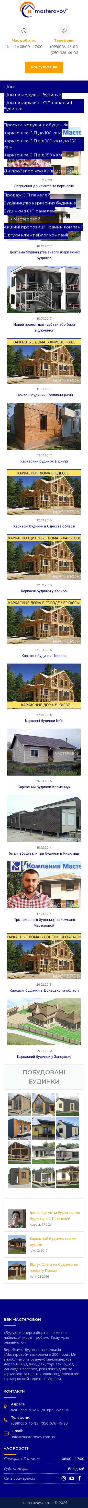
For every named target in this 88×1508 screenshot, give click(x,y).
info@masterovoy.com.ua (33, 1436)
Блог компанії (53, 235)
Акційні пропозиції (24, 227)
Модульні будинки (24, 179)
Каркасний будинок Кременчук (44, 787)
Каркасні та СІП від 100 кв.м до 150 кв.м (40, 143)
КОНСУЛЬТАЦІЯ (44, 67)
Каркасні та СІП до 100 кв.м (33, 132)
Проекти (13, 116)
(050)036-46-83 (54, 1423)
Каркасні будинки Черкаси (44, 656)
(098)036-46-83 (25, 1423)
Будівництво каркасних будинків (40, 203)
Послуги (13, 187)
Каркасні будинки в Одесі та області (44, 526)
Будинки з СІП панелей (29, 211)
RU (7, 243)
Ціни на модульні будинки (33, 94)
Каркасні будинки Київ (44, 721)
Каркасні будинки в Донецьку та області (44, 990)
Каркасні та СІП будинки (30, 163)
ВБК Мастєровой (22, 219)
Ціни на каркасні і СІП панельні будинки (38, 105)
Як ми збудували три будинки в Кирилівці (44, 853)
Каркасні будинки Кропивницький (44, 395)
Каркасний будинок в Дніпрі (44, 461)
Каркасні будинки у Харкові (44, 591)
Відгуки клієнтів (21, 235)
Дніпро (12, 171)
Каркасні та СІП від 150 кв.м (33, 155)
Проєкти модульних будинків (36, 124)
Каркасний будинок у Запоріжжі (44, 1056)
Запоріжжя (32, 171)
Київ (48, 171)
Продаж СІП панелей (27, 195)
